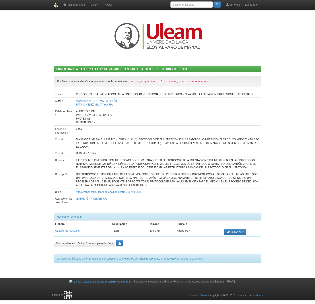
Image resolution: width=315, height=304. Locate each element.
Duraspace (243, 295)
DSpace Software (198, 295)
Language (251, 4)
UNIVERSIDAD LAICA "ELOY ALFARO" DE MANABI (87, 69)
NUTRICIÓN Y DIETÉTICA (172, 69)
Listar (94, 4)
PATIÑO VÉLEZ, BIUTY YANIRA (94, 104)
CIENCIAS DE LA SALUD (138, 69)
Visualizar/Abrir (235, 232)
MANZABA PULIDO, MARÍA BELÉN (96, 101)
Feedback (257, 295)
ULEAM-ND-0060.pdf (67, 230)
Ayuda (108, 4)
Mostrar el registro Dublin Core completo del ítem (84, 243)
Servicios (235, 4)
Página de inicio (75, 4)
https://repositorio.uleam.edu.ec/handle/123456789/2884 (108, 192)
